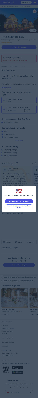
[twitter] (16, 261)
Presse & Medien (7, 331)
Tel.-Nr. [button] (31, 242)
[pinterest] (25, 261)
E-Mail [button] (20, 242)
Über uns (5, 325)
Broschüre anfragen (20, 47)
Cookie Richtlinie (9, 384)
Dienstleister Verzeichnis (10, 353)
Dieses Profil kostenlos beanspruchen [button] (15, 60)
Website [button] (8, 242)
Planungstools (6, 350)
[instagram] (21, 261)
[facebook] (12, 261)
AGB (31, 384)
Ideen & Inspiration (8, 356)
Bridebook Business (8, 342)
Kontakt (23, 66)
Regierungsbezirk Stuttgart (12, 40)
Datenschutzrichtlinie (22, 384)
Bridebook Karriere (8, 328)
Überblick (4, 66)
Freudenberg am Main (29, 40)
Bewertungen (14, 66)
